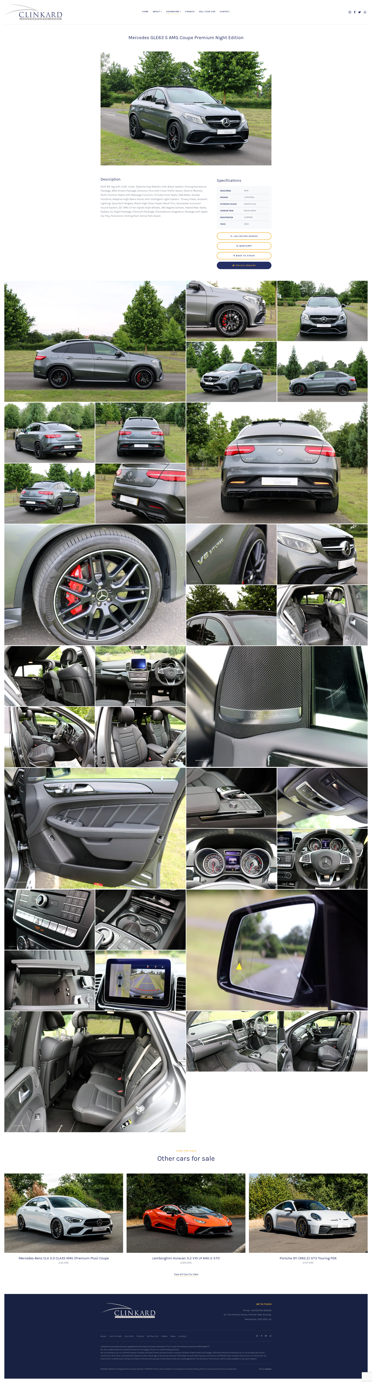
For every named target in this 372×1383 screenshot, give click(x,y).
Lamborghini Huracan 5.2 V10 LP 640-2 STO (186, 1258)
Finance (190, 11)
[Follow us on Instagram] (350, 12)
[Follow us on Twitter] (359, 12)
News (173, 1336)
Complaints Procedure (183, 1369)
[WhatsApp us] (365, 12)
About (156, 11)
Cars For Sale (115, 1336)
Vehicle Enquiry (245, 265)
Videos (164, 1336)
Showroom (172, 11)
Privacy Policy (199, 1369)
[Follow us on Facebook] (354, 12)
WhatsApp (245, 246)
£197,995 (308, 1262)
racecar (268, 1369)
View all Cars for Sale (186, 1274)
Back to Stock (245, 255)
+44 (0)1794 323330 (245, 236)
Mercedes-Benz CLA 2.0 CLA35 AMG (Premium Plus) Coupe (64, 1258)
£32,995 (64, 1262)
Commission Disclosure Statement (221, 1369)
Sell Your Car (207, 11)
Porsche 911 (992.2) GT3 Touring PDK (308, 1258)
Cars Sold (129, 1336)
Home (145, 11)
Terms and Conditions (163, 1369)
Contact (225, 11)
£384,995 (186, 1262)
